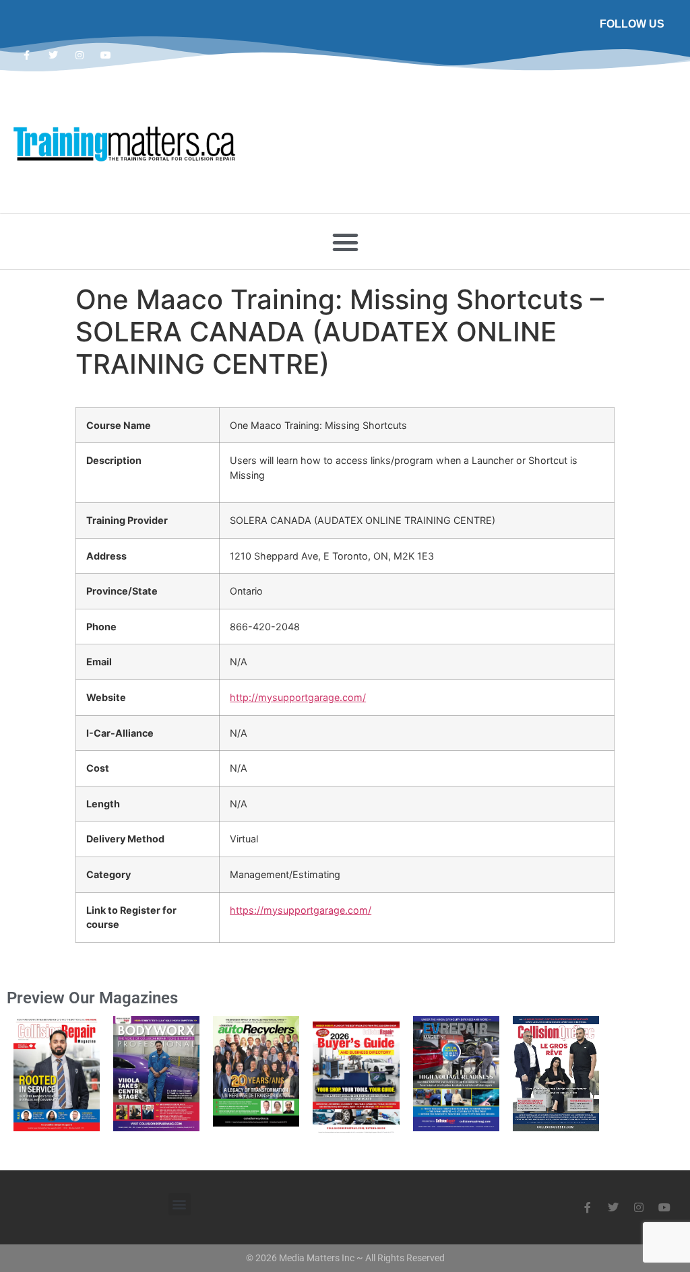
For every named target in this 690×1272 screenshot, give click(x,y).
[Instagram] (79, 55)
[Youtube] (106, 55)
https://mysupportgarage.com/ (300, 910)
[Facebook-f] (26, 55)
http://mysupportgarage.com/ (298, 697)
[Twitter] (53, 55)
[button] (345, 242)
